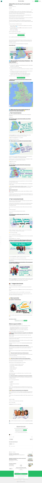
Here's (11, 137)
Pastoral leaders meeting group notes (17, 214)
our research (15, 191)
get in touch (13, 374)
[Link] (8, 45)
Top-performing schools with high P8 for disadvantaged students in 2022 (19, 165)
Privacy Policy (26, 432)
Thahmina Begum (18, 299)
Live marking (11, 299)
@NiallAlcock (11, 404)
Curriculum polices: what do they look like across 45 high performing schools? (20, 119)
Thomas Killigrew (12, 215)
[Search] (32, 1)
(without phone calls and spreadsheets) (13, 460)
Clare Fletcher (28, 240)
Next (31, 439)
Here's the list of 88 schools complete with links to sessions (18, 186)
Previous (11, 439)
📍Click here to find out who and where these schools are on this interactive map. (20, 80)
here (16, 232)
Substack (18, 481)
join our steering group (19, 235)
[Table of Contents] (0, 241)
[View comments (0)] (12, 10)
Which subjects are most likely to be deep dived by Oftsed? (21, 140)
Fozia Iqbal (12, 135)
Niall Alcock (10, 7)
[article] (21, 455)
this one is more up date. (22, 157)
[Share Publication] (34, 1)
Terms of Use (24, 475)
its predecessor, (15, 157)
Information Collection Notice (21, 432)
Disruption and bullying (12, 463)
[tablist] (12, 444)
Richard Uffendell (14, 279)
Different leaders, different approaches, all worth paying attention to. (17, 454)
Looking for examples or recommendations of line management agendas (21, 262)
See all (10, 468)
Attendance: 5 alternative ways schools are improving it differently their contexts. (17, 459)
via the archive (31, 423)
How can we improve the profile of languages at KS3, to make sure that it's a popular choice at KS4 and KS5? (20, 240)
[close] (27, 464)
